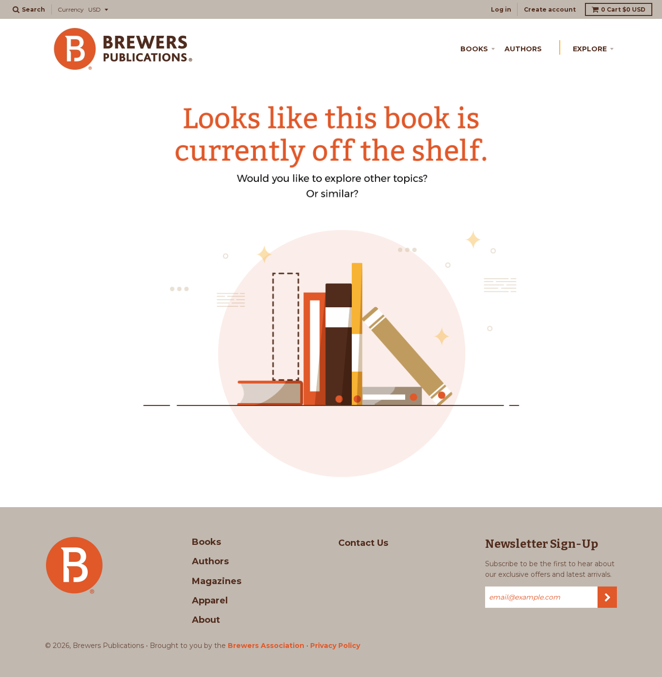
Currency (71, 9)
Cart (623, 9)
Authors (523, 49)
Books (474, 49)
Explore (590, 49)
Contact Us (363, 543)
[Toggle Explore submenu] (613, 48)
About (206, 620)
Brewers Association (266, 645)
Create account (550, 9)
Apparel (210, 600)
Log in (501, 9)
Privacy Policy (335, 645)
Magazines (216, 581)
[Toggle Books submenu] (494, 48)
